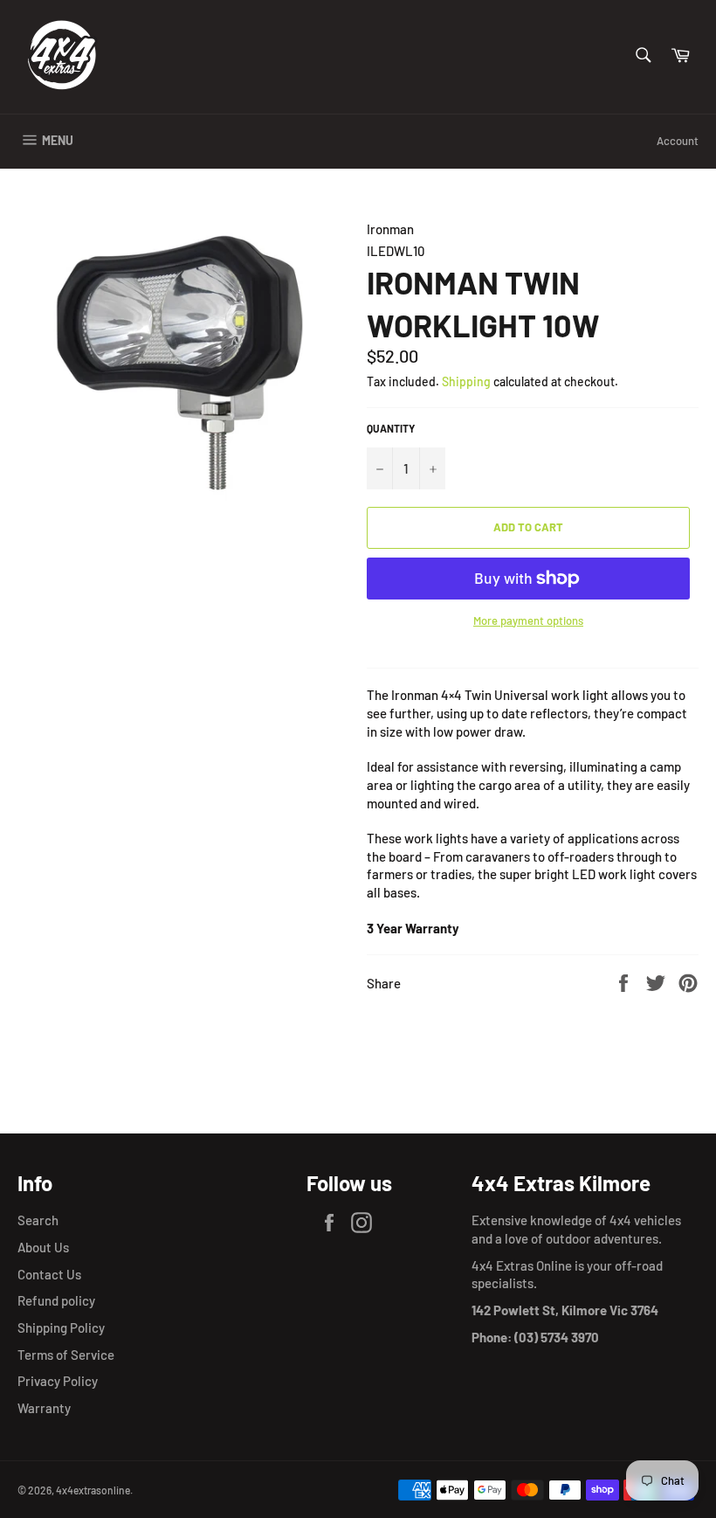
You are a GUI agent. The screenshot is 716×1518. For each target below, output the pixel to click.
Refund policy (56, 1300)
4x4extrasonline (93, 1490)
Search (38, 1220)
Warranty (44, 1408)
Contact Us (49, 1274)
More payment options (528, 620)
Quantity (391, 428)
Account (678, 141)
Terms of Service (65, 1354)
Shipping (466, 381)
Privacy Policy (57, 1381)
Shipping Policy (61, 1327)
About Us (43, 1247)
